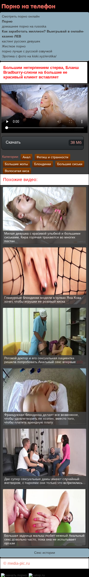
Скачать (44, 142)
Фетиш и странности (52, 157)
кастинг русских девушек (21, 41)
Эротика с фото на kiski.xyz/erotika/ (29, 56)
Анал (26, 157)
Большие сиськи (69, 164)
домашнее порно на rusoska (24, 26)
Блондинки (42, 164)
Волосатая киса (17, 171)
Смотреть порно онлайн (21, 16)
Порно (7, 21)
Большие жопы (16, 164)
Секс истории (44, 552)
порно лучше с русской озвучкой (27, 51)
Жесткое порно (14, 46)
